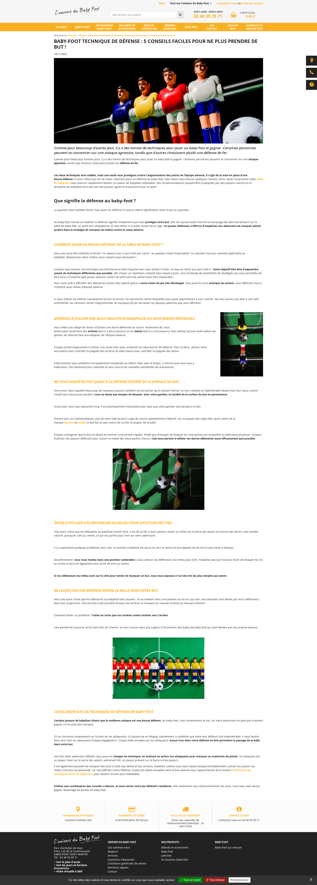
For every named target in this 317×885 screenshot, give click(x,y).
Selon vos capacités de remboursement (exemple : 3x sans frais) (185, 821)
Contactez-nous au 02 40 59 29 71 (239, 818)
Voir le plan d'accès (68, 862)
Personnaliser (239, 880)
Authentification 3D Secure (131, 818)
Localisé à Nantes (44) (78, 818)
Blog (161, 3)
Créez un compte (252, 3)
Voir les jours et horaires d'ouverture (70, 866)
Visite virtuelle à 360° (69, 871)
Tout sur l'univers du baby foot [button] (190, 3)
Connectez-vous (227, 3)
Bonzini (69, 422)
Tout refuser (217, 880)
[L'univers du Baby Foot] (78, 11)
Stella (81, 422)
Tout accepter (192, 880)
